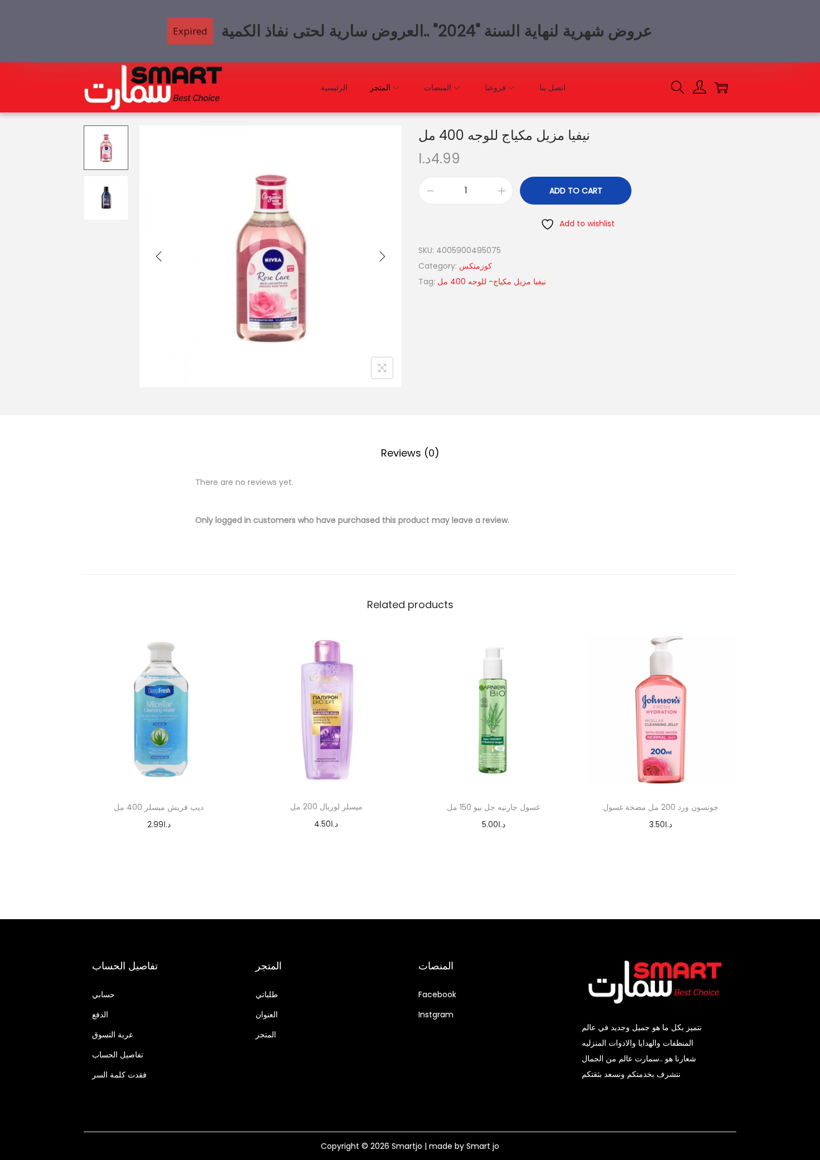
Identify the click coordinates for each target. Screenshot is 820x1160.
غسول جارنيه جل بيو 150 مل (493, 807)
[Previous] (159, 256)
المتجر (265, 1034)
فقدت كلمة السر (119, 1074)
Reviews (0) (410, 453)
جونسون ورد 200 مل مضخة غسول (660, 807)
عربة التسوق (112, 1034)
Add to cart (575, 190)
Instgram (436, 1014)
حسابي (103, 994)
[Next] (382, 256)
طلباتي (266, 994)
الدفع (100, 1014)
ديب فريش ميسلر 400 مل (159, 807)
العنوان (266, 1014)
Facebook (437, 994)
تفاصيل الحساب (117, 1054)
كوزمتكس (475, 265)
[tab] (410, 453)
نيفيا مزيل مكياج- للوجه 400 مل (491, 281)
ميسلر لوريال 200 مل (326, 806)
